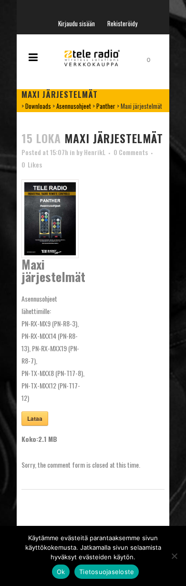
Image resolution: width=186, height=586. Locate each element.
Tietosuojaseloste (106, 572)
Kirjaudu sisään (76, 23)
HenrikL (94, 152)
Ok (61, 572)
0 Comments (131, 152)
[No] (174, 556)
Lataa (34, 418)
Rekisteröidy (122, 23)
